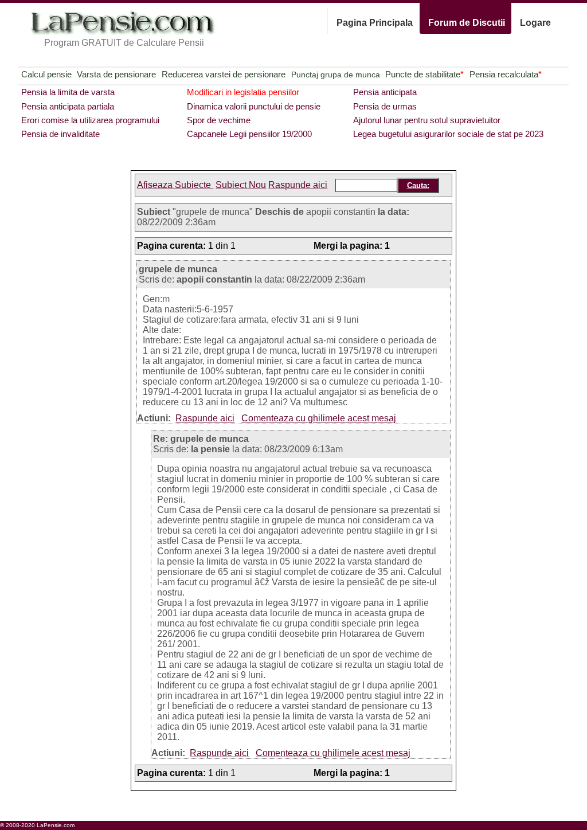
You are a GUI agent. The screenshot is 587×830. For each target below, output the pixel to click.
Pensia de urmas (385, 106)
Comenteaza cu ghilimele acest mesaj (318, 418)
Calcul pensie (46, 74)
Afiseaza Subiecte (175, 185)
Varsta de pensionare (116, 74)
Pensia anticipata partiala (67, 106)
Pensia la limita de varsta (68, 92)
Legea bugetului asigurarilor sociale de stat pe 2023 (448, 134)
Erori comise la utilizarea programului (90, 120)
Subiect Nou (241, 185)
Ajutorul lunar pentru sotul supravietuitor (426, 120)
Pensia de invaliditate (60, 134)
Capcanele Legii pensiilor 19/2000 (249, 134)
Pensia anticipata (385, 92)
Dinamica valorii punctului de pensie (253, 106)
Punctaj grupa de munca (335, 74)
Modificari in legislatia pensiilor (243, 92)
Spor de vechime (219, 120)
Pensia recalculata (505, 74)
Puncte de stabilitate (424, 74)
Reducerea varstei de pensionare (223, 74)
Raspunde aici (297, 185)
